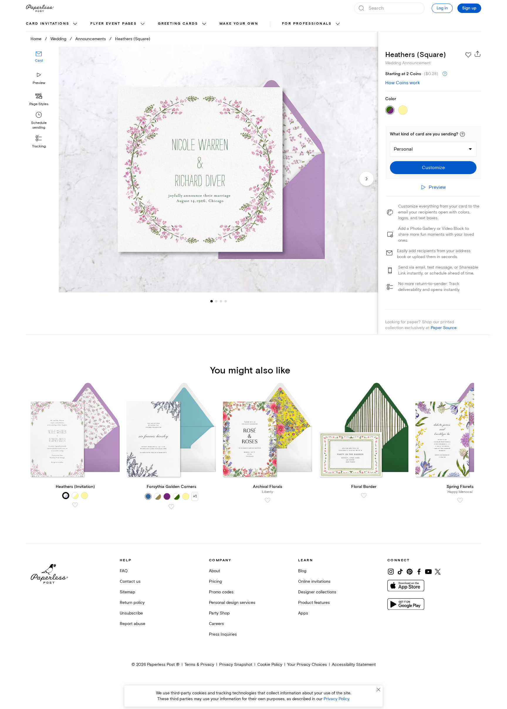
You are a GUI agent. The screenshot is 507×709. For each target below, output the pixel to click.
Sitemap (127, 592)
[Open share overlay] (477, 53)
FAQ (124, 570)
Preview (39, 83)
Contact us (130, 581)
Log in (442, 8)
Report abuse (132, 623)
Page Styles (38, 104)
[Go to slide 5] (225, 301)
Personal (403, 149)
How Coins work (402, 83)
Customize (433, 168)
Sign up (469, 8)
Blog (302, 570)
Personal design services (232, 602)
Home (36, 38)
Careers (216, 623)
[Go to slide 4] (221, 301)
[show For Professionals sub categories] (337, 24)
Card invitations (47, 23)
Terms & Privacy (199, 664)
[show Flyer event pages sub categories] (142, 24)
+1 (195, 496)
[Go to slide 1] (211, 301)
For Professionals (307, 23)
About (214, 570)
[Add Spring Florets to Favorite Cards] (460, 500)
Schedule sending (39, 125)
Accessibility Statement (354, 664)
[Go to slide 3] (216, 301)
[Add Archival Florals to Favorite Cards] (267, 500)
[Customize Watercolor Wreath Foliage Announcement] (218, 169)
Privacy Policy (336, 698)
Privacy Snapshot (235, 664)
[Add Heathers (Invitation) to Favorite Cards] (75, 504)
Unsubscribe (131, 613)
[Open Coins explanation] (444, 74)
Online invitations (314, 581)
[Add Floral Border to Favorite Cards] (363, 495)
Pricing (215, 581)
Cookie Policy (269, 664)
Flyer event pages (113, 23)
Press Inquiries (223, 634)
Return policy (132, 602)
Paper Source (444, 327)
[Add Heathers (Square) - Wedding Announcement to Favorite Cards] (468, 54)
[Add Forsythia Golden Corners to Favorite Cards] (171, 506)
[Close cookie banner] (378, 689)
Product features (314, 602)
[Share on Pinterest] (409, 572)
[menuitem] (52, 24)
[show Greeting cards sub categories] (204, 24)
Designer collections (317, 592)
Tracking (39, 146)
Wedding (58, 38)
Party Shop (219, 613)
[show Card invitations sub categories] (75, 24)
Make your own (238, 23)
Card (39, 61)
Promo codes (221, 592)
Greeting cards (178, 23)
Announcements (90, 38)
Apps (303, 613)
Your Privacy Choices (307, 664)
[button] (462, 134)
